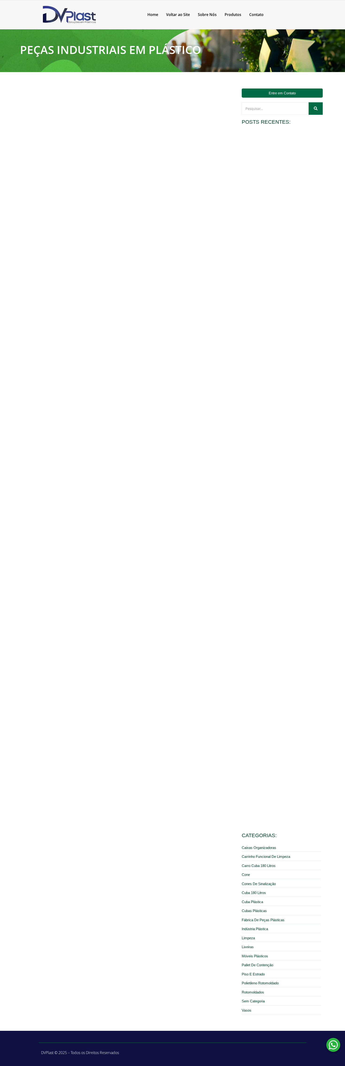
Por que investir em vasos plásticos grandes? (275, 503)
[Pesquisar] (316, 108)
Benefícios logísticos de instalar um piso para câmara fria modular (281, 433)
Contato (256, 14)
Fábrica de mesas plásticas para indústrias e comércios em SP (282, 582)
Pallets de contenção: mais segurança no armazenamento (272, 351)
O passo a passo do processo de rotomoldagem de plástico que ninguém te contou (97, 247)
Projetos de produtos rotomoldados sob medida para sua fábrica (280, 270)
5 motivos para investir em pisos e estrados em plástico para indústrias (276, 741)
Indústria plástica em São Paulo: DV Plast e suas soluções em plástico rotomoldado (97, 410)
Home (152, 14)
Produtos (233, 14)
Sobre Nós (207, 14)
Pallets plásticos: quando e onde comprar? (273, 808)
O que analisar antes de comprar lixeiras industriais (279, 191)
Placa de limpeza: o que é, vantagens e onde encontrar (282, 662)
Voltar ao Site (178, 14)
